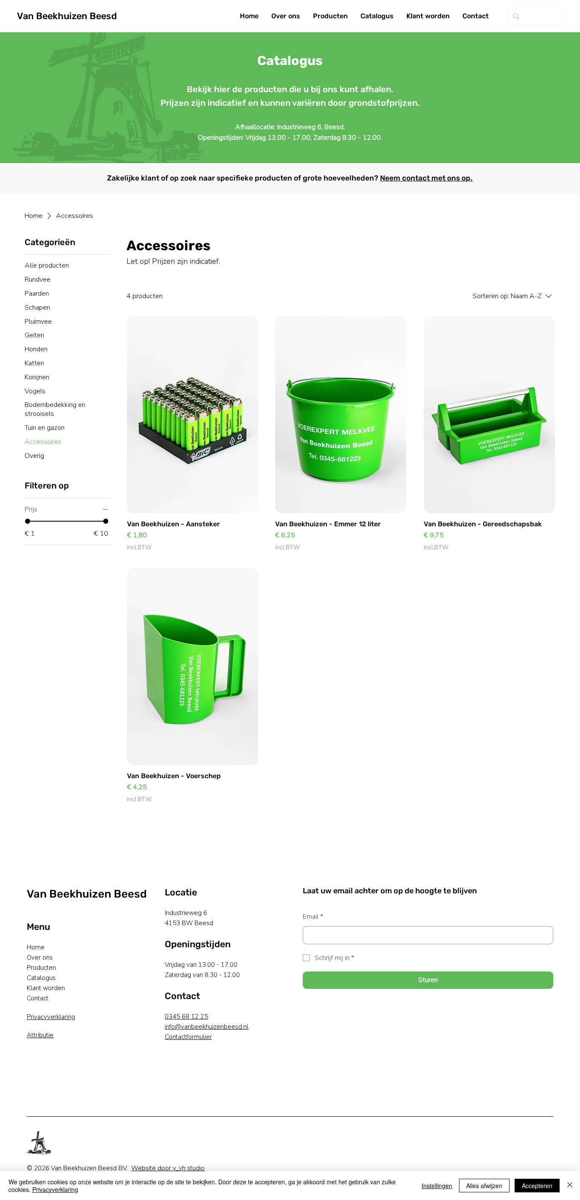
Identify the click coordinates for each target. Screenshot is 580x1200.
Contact (37, 998)
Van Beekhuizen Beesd (67, 16)
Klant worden (46, 988)
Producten (41, 967)
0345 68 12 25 (186, 1016)
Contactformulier (188, 1037)
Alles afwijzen (484, 1185)
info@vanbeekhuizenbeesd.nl (206, 1026)
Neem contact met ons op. (426, 178)
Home (36, 947)
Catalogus (41, 978)
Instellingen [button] (437, 1185)
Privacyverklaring (51, 1017)
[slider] (28, 521)
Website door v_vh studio (168, 1168)
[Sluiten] (570, 1185)
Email (313, 916)
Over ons (40, 957)
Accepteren (537, 1185)
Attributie (40, 1035)
